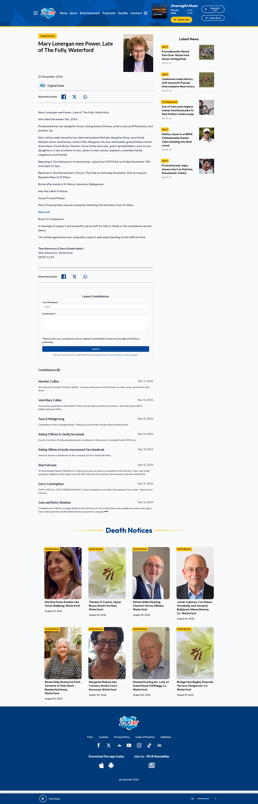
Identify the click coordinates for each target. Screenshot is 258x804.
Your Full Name (50, 302)
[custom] (119, 745)
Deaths (123, 13)
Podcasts (108, 13)
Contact (136, 13)
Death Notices (47, 36)
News (63, 13)
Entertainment (90, 13)
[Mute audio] (192, 798)
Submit (95, 348)
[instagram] (139, 745)
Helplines (166, 736)
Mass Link (44, 212)
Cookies (103, 736)
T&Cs (90, 736)
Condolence (49, 313)
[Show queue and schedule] (216, 799)
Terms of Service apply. (128, 355)
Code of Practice (145, 736)
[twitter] (109, 745)
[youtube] (129, 745)
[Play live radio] (43, 798)
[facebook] (98, 745)
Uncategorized (169, 102)
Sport (73, 13)
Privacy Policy (107, 355)
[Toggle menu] (35, 13)
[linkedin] (159, 745)
